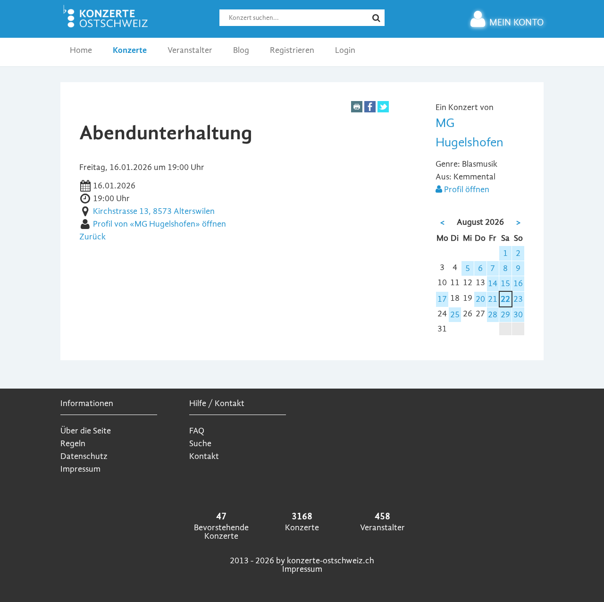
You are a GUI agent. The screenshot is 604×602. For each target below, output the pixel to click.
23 (518, 299)
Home (81, 50)
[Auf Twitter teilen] (383, 110)
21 (492, 299)
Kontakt (204, 456)
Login (345, 50)
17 (442, 299)
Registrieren (292, 50)
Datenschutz (84, 456)
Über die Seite (85, 431)
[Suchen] (382, 22)
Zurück (92, 237)
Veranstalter (190, 50)
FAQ (196, 431)
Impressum (80, 469)
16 (518, 283)
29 (505, 315)
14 (492, 283)
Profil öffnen (465, 190)
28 (492, 315)
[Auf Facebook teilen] (370, 110)
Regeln (72, 444)
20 (480, 299)
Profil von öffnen (159, 224)
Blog (241, 50)
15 (505, 283)
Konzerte (130, 50)
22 (505, 299)
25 (455, 315)
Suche (200, 444)
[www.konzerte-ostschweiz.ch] (107, 27)
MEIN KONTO (516, 22)
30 (518, 315)
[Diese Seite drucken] (356, 110)
